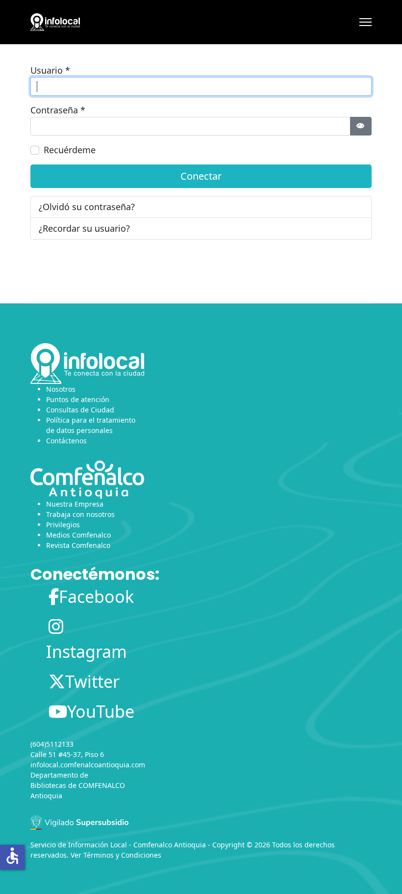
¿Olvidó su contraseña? (87, 207)
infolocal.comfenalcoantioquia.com (87, 764)
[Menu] (365, 22)
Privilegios (63, 524)
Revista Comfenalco (78, 545)
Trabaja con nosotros (80, 514)
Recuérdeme (70, 150)
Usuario (50, 70)
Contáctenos (66, 440)
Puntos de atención (77, 399)
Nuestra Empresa (74, 504)
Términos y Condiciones (122, 855)
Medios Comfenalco (78, 535)
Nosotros (60, 389)
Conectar (201, 176)
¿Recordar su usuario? (84, 228)
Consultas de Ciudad (80, 409)
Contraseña (57, 110)
